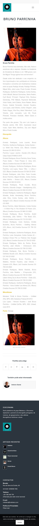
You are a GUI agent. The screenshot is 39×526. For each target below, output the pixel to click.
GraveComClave (12, 450)
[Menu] (33, 7)
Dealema (10, 445)
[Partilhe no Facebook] (6, 367)
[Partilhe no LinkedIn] (22, 367)
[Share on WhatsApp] (11, 367)
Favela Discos (11, 466)
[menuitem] (33, 7)
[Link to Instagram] (33, 367)
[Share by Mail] (27, 367)
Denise (9, 461)
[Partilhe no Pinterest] (17, 367)
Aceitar (20, 522)
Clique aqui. (6, 508)
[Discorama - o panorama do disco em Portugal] (16, 7)
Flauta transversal (12, 456)
